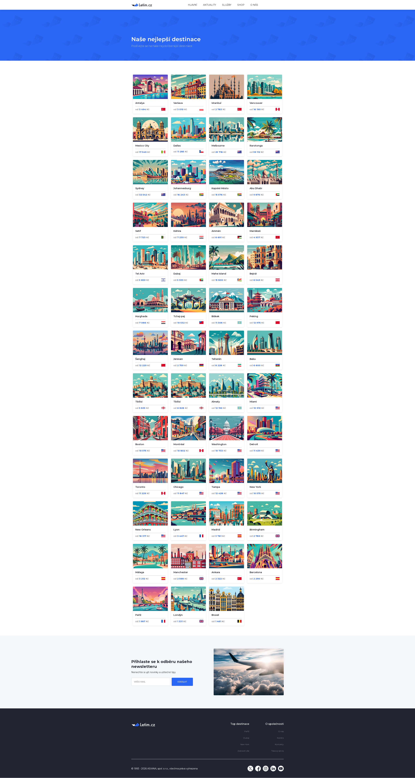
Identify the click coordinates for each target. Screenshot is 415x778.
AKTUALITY (209, 4)
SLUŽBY (226, 4)
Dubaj (246, 738)
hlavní (192, 4)
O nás (281, 731)
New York (244, 744)
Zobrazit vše (243, 751)
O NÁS (254, 4)
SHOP (240, 4)
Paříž (246, 731)
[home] (157, 4)
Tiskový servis (277, 751)
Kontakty (279, 744)
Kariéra (280, 738)
